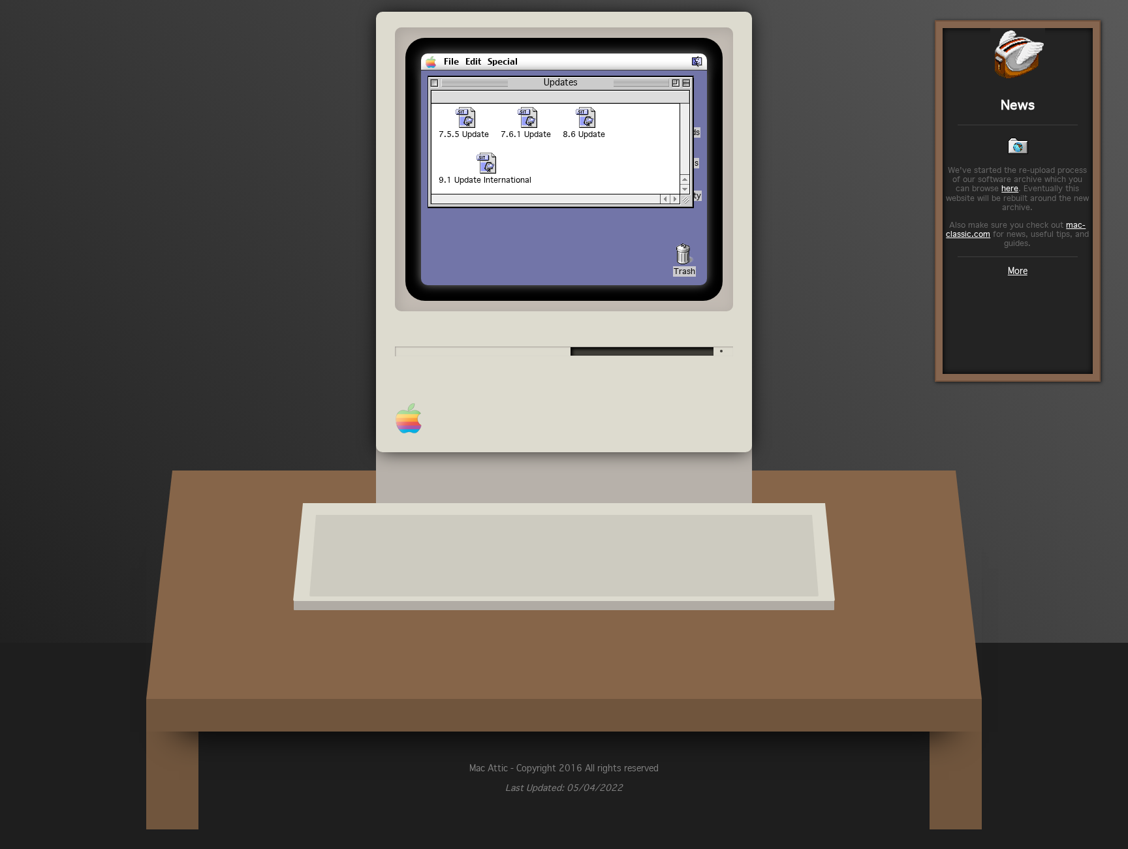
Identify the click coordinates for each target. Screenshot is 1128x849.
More (1017, 271)
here (1009, 188)
